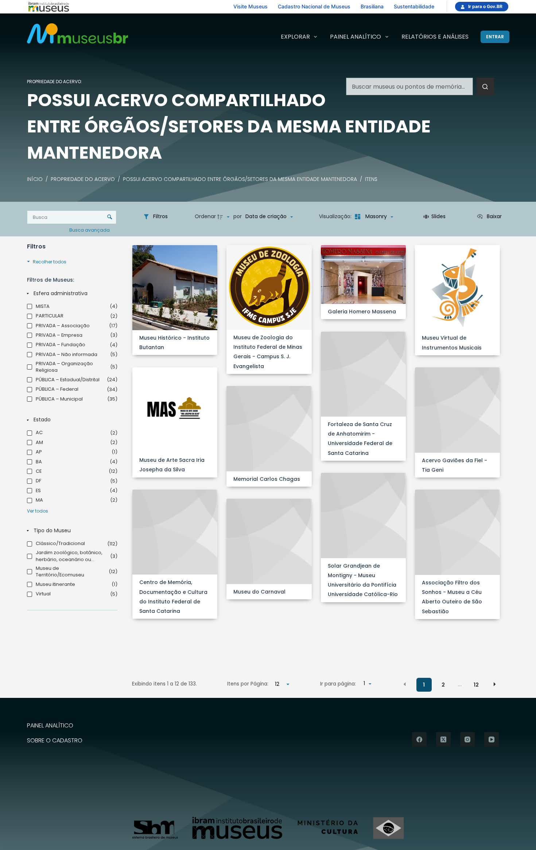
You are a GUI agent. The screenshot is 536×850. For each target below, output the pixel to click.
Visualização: (336, 216)
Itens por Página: (247, 683)
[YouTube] (491, 739)
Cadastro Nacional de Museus (314, 6)
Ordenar (205, 216)
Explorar (295, 36)
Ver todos (37, 511)
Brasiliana (372, 6)
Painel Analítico (355, 36)
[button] (404, 684)
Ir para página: (338, 683)
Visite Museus (250, 6)
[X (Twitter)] (443, 739)
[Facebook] (419, 739)
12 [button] (476, 684)
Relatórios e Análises (435, 36)
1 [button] (424, 684)
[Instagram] (467, 739)
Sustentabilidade (414, 6)
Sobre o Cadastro (54, 741)
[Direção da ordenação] (224, 216)
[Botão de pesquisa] (485, 86)
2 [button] (443, 684)
